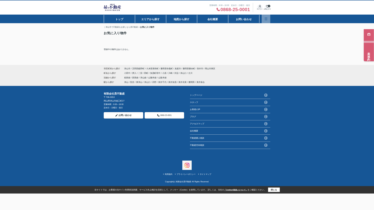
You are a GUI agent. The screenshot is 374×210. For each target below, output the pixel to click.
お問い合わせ (244, 19)
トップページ (196, 95)
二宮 (140, 73)
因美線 (135, 77)
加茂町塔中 (155, 73)
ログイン (260, 9)
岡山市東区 (210, 68)
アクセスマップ (197, 124)
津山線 (143, 77)
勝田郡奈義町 (167, 68)
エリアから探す (150, 19)
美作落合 (200, 82)
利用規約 (168, 174)
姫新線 (127, 77)
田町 (146, 73)
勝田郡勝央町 (189, 68)
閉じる (274, 190)
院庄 (132, 82)
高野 (154, 82)
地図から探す (181, 19)
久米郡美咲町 (152, 68)
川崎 (170, 73)
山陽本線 (152, 77)
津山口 (183, 73)
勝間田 (191, 82)
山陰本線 (162, 77)
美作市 (200, 68)
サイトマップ (205, 174)
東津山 (139, 82)
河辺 (176, 73)
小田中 (127, 73)
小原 (164, 73)
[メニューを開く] (266, 19)
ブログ (193, 116)
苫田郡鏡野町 (138, 68)
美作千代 (162, 82)
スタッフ (194, 102)
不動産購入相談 (197, 138)
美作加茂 (172, 82)
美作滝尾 (182, 82)
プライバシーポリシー (186, 174)
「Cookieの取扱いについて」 (235, 190)
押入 (134, 73)
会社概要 (212, 19)
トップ (119, 19)
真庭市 (178, 68)
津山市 (127, 68)
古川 (190, 73)
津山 (126, 82)
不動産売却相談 (197, 145)
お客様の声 (195, 109)
